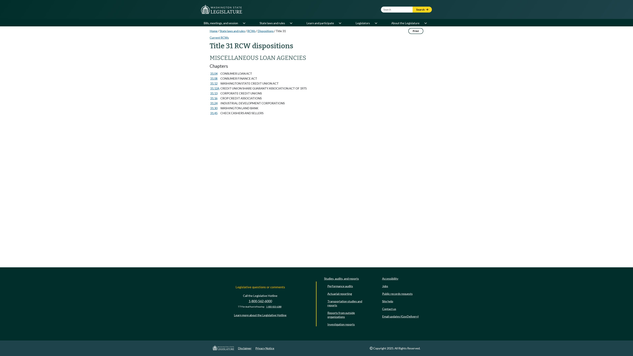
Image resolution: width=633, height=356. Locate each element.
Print (416, 30)
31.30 (213, 108)
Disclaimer (245, 348)
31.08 (213, 78)
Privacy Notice (264, 348)
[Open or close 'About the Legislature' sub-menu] (425, 23)
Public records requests (397, 294)
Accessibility (390, 278)
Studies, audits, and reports (341, 278)
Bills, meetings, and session (221, 23)
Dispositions (266, 31)
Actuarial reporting (339, 294)
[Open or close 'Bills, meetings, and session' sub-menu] (244, 23)
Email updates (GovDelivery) (400, 316)
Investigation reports (341, 324)
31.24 (213, 103)
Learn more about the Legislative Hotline (260, 315)
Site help (387, 301)
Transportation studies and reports (344, 303)
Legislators (363, 23)
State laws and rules (272, 23)
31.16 (213, 98)
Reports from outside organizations (341, 315)
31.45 (213, 113)
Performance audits (340, 286)
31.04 (213, 73)
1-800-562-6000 (260, 301)
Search (420, 9)
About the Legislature (405, 23)
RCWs (251, 31)
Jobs (385, 286)
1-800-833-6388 (273, 307)
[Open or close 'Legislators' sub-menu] (376, 23)
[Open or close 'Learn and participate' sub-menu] (340, 23)
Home (214, 31)
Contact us (389, 309)
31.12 (213, 83)
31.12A (214, 88)
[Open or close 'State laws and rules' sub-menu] (291, 23)
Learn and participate (320, 23)
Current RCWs (219, 37)
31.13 (213, 93)
